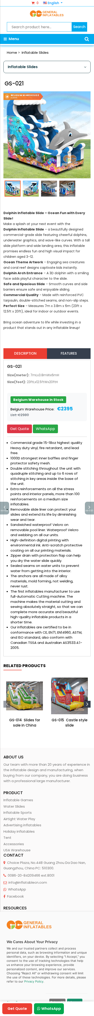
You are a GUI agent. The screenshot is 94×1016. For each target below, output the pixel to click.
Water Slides (14, 806)
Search (79, 26)
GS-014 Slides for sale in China (24, 723)
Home (12, 52)
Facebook (15, 896)
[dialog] (47, 964)
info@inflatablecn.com (27, 882)
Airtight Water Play (19, 818)
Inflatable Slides (35, 52)
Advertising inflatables (22, 825)
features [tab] (69, 353)
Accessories (13, 844)
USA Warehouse (17, 850)
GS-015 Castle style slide (69, 723)
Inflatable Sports (17, 812)
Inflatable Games (18, 800)
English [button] (53, 3)
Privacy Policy (33, 981)
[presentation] (6, 704)
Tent (7, 837)
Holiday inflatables (19, 831)
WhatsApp (45, 428)
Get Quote (19, 428)
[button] (86, 39)
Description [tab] (25, 353)
